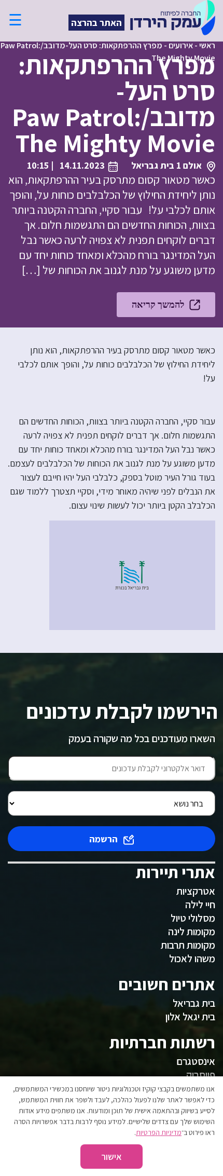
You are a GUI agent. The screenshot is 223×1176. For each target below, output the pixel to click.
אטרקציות (195, 891)
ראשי (207, 45)
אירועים (181, 45)
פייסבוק (200, 1075)
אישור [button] (111, 1157)
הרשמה (103, 839)
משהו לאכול (192, 958)
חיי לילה (200, 904)
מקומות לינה (191, 931)
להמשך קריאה (158, 304)
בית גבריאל (194, 1003)
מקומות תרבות (188, 945)
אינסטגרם (195, 1061)
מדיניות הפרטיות (159, 1132)
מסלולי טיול (193, 918)
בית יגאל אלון (190, 1016)
